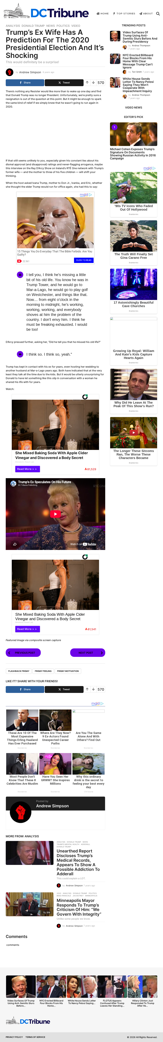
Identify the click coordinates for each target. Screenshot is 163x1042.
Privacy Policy (14, 1037)
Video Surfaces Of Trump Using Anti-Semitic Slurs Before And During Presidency (140, 37)
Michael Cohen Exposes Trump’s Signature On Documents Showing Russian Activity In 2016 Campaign (133, 153)
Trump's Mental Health (68, 844)
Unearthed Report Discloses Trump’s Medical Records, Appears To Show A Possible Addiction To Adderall (78, 862)
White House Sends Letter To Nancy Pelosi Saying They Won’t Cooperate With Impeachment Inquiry (138, 85)
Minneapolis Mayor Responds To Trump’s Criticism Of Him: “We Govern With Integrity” (79, 907)
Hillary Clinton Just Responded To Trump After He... (142, 1003)
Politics (63, 25)
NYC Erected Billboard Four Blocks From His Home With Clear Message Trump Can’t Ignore (138, 61)
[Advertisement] (55, 134)
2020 (59, 893)
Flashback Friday (18, 671)
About (148, 13)
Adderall (85, 844)
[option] (21, 992)
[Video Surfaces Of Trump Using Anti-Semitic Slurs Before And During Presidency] (115, 36)
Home (105, 13)
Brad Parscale (64, 896)
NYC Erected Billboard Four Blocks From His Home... (51, 1003)
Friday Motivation (68, 671)
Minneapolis (91, 896)
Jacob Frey (78, 896)
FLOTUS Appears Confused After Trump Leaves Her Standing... (112, 1003)
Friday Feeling (43, 671)
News (50, 25)
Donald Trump (33, 25)
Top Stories (126, 13)
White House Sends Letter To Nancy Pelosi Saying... (82, 1002)
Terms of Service (35, 1037)
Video (75, 25)
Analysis (13, 25)
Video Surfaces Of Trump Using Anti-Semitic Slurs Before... (21, 1003)
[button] (158, 13)
